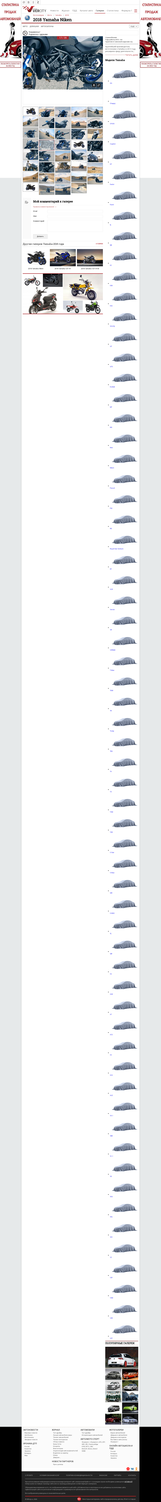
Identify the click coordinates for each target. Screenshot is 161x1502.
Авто (25, 26)
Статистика (113, 10)
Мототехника (29, 1437)
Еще (133, 26)
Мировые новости (31, 1433)
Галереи (100, 10)
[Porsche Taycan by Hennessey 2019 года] (130, 1408)
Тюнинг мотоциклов (60, 1440)
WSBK (84, 1451)
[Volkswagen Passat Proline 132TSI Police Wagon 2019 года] (130, 1419)
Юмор (55, 1455)
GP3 (103, 1442)
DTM (83, 1447)
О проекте (29, 1475)
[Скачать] (94, 85)
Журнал (65, 10)
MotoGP (84, 1449)
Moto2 (90, 1449)
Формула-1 (86, 1442)
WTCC (88, 1447)
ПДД (74, 10)
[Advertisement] (43, 97)
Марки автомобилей (118, 1433)
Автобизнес (29, 1435)
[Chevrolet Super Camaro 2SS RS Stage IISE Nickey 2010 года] (113, 1419)
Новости (54, 10)
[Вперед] (98, 62)
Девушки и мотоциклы (118, 1437)
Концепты (56, 1446)
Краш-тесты (57, 1444)
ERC (87, 1444)
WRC (83, 1444)
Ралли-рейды (93, 1444)
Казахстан (28, 1449)
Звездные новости (31, 1440)
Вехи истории (58, 1449)
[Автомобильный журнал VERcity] (34, 9)
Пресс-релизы (58, 1464)
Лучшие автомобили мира (62, 1435)
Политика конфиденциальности (79, 1475)
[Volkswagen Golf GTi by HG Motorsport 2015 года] (121, 1358)
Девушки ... (57, 1457)
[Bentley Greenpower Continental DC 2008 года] (113, 1396)
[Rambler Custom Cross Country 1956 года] (130, 1374)
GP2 (100, 1442)
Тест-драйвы (57, 1433)
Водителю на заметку (60, 1453)
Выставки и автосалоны (119, 1440)
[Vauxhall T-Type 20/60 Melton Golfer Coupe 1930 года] (130, 1396)
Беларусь (28, 1453)
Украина (28, 1451)
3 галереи (99, 244)
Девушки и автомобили (119, 1435)
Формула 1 (127, 10)
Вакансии (103, 1475)
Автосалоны (47, 26)
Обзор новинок (58, 1442)
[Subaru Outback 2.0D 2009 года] (130, 1385)
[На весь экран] (99, 85)
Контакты (132, 1475)
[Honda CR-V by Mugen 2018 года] (113, 1385)
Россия (27, 1447)
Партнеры (117, 1475)
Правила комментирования (43, 207)
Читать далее (131, 55)
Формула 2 (94, 1442)
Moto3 (95, 1449)
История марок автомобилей (92, 1435)
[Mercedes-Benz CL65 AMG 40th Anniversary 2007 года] (113, 1374)
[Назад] (27, 62)
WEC (91, 1447)
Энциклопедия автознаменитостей (65, 1451)
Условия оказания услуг (49, 1475)
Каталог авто (86, 10)
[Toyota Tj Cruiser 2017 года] (113, 1408)
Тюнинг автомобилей (60, 1437)
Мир (26, 1455)
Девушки (34, 26)
